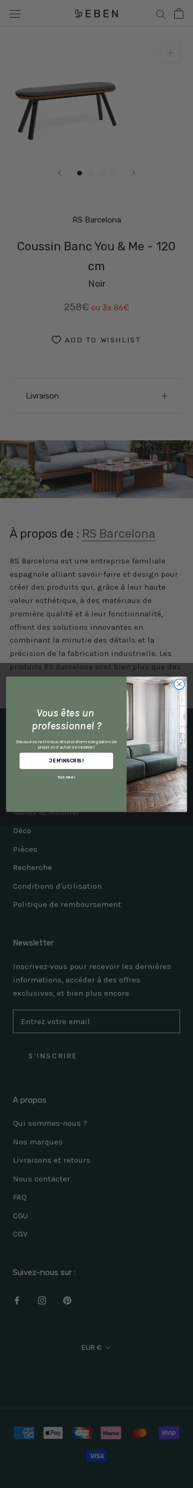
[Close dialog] (179, 683)
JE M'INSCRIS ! (66, 761)
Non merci (66, 777)
